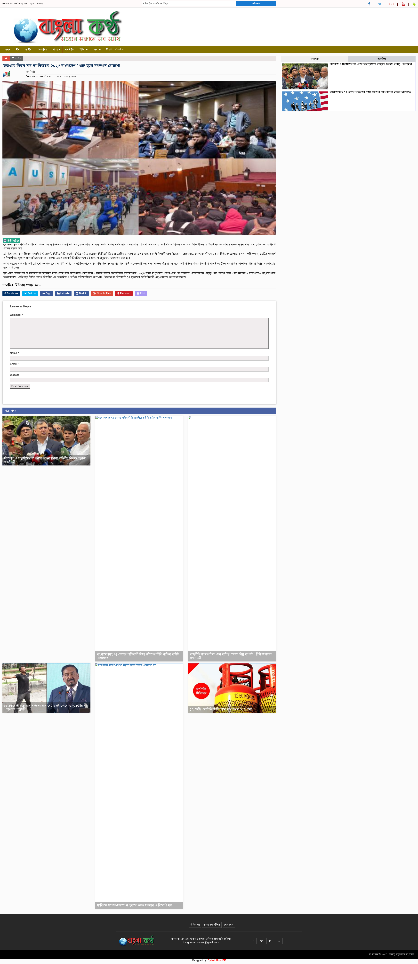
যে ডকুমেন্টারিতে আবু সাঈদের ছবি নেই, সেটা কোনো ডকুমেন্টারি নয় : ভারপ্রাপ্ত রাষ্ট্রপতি (45, 707)
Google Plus (103, 293)
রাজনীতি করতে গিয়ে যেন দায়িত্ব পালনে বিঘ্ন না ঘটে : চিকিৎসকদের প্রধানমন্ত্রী (231, 656)
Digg (48, 293)
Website (14, 375)
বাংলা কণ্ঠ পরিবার (211, 924)
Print (142, 293)
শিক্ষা (55, 49)
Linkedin (65, 293)
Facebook (12, 293)
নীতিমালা (195, 924)
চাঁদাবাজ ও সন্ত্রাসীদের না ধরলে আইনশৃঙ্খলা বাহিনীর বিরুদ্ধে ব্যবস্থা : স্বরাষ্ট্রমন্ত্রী (45, 460)
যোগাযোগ (228, 924)
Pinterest (125, 293)
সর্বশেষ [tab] (315, 59)
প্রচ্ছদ (7, 49)
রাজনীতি (69, 49)
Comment (16, 315)
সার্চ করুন (256, 3)
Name (14, 353)
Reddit (82, 293)
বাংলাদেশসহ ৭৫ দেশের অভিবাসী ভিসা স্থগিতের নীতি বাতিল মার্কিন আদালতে (138, 656)
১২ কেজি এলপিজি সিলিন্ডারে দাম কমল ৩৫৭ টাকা (221, 709)
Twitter (31, 293)
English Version (114, 49)
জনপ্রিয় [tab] (382, 59)
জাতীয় (28, 49)
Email (14, 364)
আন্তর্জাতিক (42, 49)
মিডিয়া (82, 49)
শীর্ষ (17, 49)
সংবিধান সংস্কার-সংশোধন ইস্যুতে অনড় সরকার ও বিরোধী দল (134, 905)
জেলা (96, 49)
